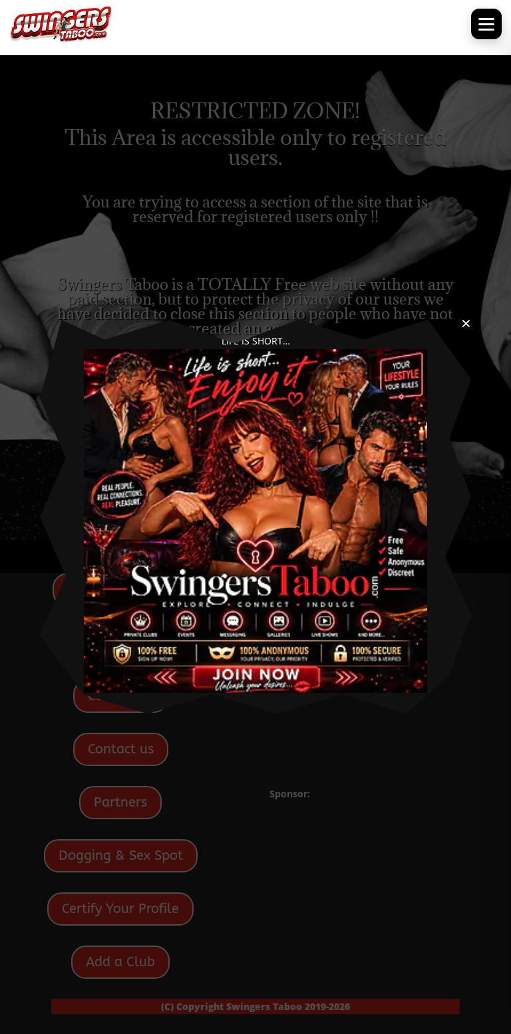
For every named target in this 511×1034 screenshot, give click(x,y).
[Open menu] (486, 24)
